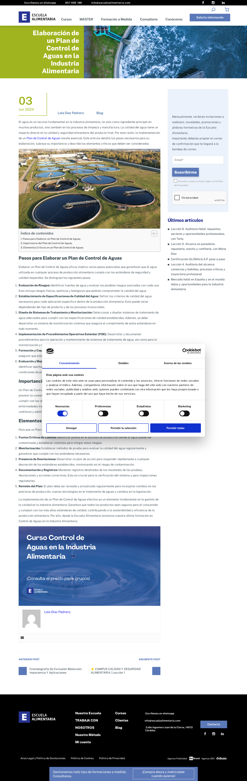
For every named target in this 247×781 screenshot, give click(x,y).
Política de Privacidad (112, 758)
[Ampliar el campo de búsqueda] (213, 9)
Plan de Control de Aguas (44, 138)
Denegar (71, 428)
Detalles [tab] (123, 363)
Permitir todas (175, 428)
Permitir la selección (123, 428)
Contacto (213, 724)
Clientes (121, 720)
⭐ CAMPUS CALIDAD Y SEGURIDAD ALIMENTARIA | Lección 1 (116, 670)
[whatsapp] (240, 773)
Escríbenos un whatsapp (40, 2)
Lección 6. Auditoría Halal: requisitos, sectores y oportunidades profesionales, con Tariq (198, 233)
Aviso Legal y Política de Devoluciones (42, 758)
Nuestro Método (88, 735)
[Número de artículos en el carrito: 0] (227, 9)
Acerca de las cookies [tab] (178, 363)
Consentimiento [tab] (69, 363)
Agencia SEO (208, 758)
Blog (99, 113)
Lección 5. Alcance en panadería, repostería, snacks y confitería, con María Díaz (198, 248)
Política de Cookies (82, 758)
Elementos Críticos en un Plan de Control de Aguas (53, 247)
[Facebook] (203, 2)
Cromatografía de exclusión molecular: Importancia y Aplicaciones (55, 670)
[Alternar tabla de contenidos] (152, 234)
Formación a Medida (116, 19)
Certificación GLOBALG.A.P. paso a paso (198, 259)
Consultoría (148, 19)
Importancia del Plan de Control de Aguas (47, 243)
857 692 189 (73, 2)
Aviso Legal (205, 181)
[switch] (103, 413)
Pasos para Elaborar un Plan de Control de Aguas (51, 238)
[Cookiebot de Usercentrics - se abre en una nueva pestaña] (185, 351)
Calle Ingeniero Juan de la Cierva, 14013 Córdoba (169, 729)
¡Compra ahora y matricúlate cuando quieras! (163, 774)
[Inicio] (37, 17)
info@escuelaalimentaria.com (110, 2)
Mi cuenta (83, 742)
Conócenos (173, 19)
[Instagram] (213, 2)
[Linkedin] (223, 2)
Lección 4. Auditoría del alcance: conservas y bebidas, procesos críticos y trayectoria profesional (198, 269)
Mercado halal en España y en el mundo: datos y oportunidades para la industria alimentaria (198, 284)
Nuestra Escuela (88, 713)
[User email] (22, 638)
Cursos (66, 19)
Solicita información (209, 17)
